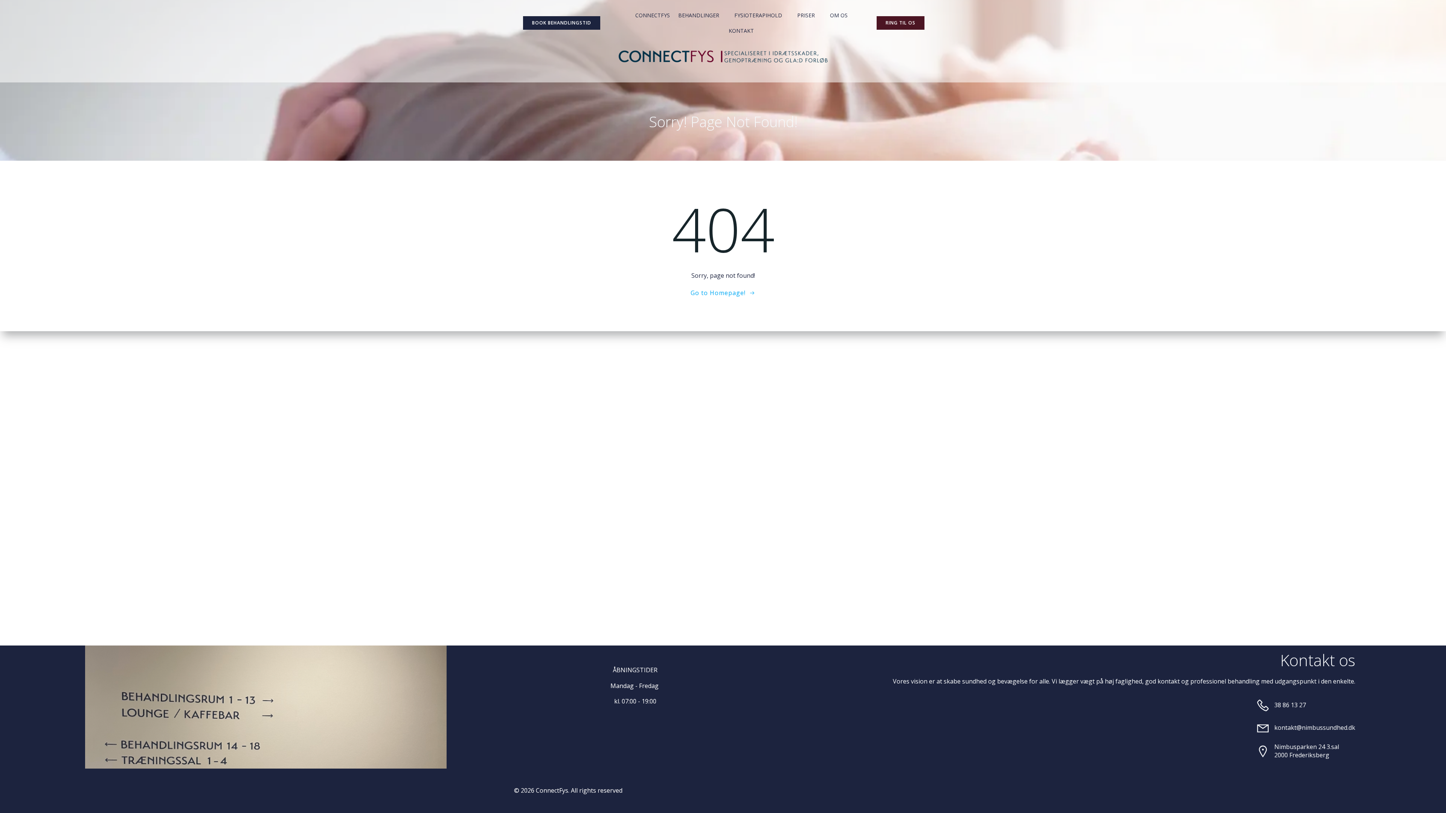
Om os (839, 15)
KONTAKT (741, 30)
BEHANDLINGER (698, 15)
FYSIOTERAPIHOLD (758, 15)
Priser (806, 15)
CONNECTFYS (652, 15)
